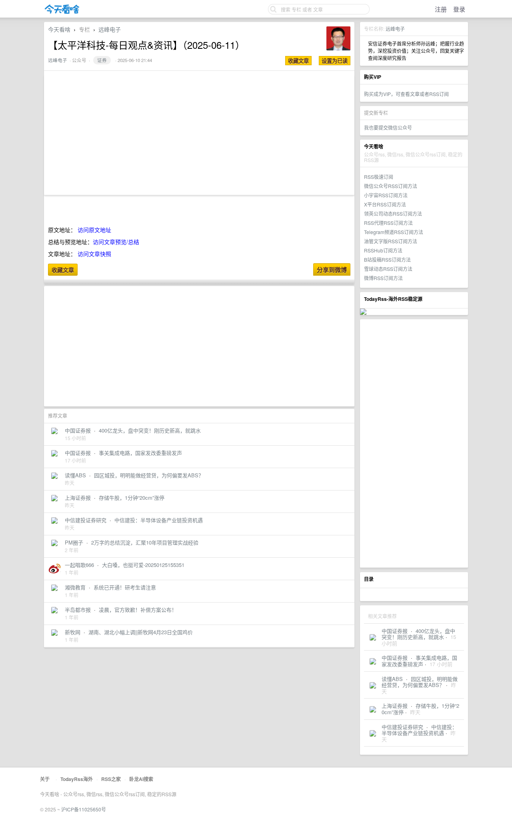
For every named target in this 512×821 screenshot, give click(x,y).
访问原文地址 (94, 230)
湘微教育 (75, 587)
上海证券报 (395, 705)
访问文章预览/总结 (116, 242)
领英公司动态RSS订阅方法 (393, 213)
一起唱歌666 (79, 565)
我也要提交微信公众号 (388, 127)
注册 (441, 9)
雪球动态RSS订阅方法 (388, 268)
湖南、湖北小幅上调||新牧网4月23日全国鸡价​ (140, 632)
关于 (45, 779)
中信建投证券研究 (402, 727)
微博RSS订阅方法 (383, 277)
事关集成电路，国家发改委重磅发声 (419, 661)
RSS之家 (111, 779)
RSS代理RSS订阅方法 (388, 222)
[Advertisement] (414, 443)
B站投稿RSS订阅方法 (387, 259)
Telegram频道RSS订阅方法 (393, 231)
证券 (102, 60)
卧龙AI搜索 (141, 779)
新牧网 (72, 632)
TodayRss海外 (76, 779)
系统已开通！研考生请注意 (125, 587)
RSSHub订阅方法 (383, 250)
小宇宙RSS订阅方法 (386, 195)
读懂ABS (392, 679)
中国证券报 (395, 631)
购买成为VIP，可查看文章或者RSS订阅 (406, 93)
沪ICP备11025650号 (83, 809)
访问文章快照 (94, 254)
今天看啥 (59, 29)
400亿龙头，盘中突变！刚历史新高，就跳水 (418, 634)
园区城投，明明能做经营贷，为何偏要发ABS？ (420, 682)
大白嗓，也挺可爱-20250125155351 (143, 565)
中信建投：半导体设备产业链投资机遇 (419, 730)
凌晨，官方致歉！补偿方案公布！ (138, 609)
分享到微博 (332, 269)
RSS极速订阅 (378, 176)
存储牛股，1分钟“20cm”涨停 (420, 709)
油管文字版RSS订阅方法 (390, 241)
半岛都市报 (78, 609)
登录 (459, 9)
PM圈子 (74, 542)
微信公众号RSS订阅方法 (390, 185)
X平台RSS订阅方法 (385, 204)
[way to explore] (62, 12)
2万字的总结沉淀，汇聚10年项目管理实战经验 (144, 542)
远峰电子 (395, 28)
